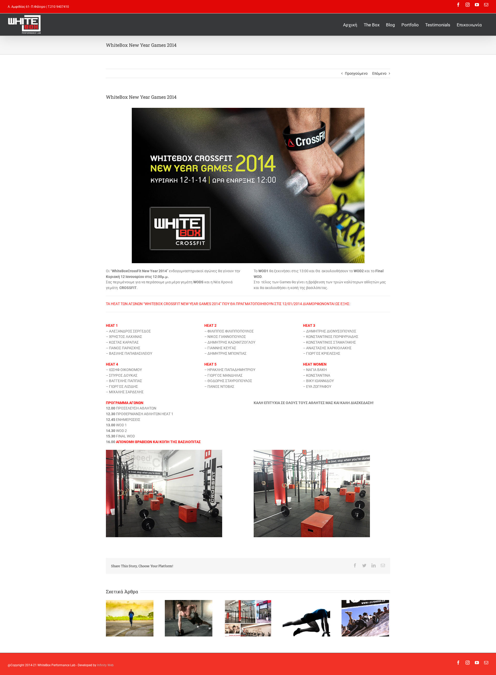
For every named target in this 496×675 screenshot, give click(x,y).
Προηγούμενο (356, 73)
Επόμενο (379, 73)
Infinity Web (105, 665)
